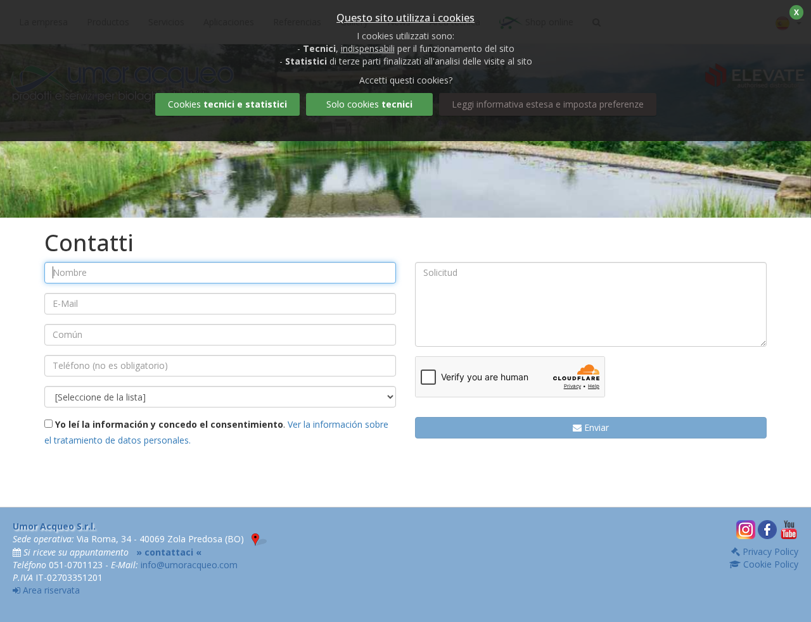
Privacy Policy (769, 551)
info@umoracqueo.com (189, 565)
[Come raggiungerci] (259, 539)
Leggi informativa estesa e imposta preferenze (548, 104)
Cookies (227, 104)
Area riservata (50, 590)
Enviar (595, 427)
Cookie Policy (769, 564)
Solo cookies (369, 104)
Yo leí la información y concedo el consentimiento (168, 424)
